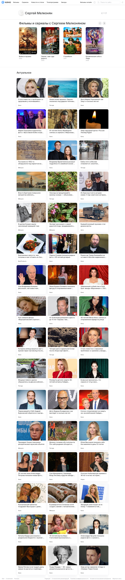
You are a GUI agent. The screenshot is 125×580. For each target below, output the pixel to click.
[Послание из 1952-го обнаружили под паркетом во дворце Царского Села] (31, 155)
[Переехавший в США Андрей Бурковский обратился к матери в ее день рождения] (31, 404)
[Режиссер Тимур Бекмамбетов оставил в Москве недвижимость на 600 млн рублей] (93, 248)
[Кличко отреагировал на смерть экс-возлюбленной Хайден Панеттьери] (93, 404)
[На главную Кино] (7, 2)
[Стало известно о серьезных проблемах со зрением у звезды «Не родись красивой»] (93, 342)
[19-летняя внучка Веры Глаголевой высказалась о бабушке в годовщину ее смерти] (62, 529)
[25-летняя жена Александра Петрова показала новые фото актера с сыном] (31, 466)
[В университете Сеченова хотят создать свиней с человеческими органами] (62, 498)
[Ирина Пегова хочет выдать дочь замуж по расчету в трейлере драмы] (31, 560)
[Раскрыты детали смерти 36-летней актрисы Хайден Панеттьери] (62, 373)
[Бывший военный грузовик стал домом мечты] (93, 217)
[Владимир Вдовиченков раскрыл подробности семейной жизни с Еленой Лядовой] (62, 155)
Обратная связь (116, 578)
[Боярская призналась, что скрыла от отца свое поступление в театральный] (93, 373)
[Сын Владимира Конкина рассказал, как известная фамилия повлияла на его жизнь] (31, 279)
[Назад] (100, 23)
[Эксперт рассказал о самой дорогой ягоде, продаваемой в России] (62, 217)
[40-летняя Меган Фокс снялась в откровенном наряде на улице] (93, 311)
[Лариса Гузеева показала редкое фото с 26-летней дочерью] (62, 248)
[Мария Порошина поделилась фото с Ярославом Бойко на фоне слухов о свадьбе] (31, 124)
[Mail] (3, 2)
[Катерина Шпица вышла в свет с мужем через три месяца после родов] (31, 342)
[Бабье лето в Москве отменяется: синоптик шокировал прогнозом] (93, 155)
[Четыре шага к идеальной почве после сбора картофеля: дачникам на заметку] (62, 342)
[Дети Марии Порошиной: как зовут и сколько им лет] (93, 92)
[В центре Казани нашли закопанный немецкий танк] (31, 217)
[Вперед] (104, 23)
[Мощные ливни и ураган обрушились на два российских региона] (31, 373)
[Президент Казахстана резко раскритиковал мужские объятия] (31, 435)
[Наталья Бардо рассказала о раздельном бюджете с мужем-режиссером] (31, 529)
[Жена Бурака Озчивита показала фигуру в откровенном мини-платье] (62, 279)
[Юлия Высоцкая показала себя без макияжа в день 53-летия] (93, 435)
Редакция (47, 578)
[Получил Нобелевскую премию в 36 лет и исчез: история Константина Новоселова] (93, 466)
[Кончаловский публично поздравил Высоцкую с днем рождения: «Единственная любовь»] (31, 498)
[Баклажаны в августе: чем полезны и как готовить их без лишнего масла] (31, 248)
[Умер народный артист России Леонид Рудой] (93, 124)
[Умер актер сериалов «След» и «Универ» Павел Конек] (93, 560)
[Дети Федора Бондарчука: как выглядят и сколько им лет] (62, 404)
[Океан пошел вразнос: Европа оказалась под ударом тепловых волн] (62, 92)
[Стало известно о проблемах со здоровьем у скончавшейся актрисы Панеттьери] (31, 92)
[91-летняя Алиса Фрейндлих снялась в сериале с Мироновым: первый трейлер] (62, 124)
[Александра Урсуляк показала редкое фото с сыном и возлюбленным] (93, 529)
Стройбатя (67, 56)
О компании (9, 578)
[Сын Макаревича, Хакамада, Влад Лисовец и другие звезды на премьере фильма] (62, 466)
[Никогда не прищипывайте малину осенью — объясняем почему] (62, 186)
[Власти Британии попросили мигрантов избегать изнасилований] (31, 186)
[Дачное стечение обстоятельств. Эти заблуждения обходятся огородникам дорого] (62, 435)
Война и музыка (25, 56)
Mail (3, 578)
